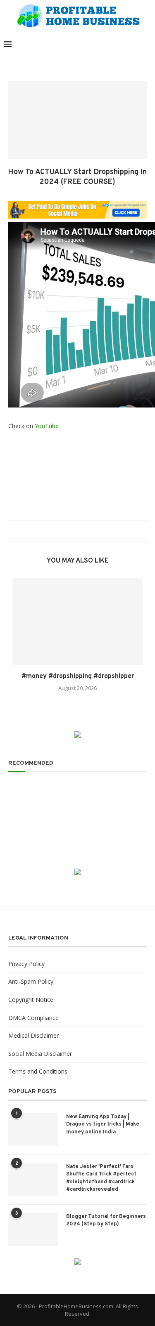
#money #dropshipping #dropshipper (77, 676)
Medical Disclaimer (33, 1035)
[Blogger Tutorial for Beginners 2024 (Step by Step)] (33, 1229)
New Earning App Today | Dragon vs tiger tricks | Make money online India (102, 1124)
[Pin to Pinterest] (80, 531)
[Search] (147, 44)
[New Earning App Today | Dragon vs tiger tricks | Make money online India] (33, 1129)
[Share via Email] (88, 531)
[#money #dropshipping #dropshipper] (77, 621)
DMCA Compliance (33, 1018)
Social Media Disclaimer (40, 1054)
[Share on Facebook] (64, 531)
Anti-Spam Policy (30, 981)
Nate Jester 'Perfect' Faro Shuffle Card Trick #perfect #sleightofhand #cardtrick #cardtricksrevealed (101, 1178)
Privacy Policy (26, 964)
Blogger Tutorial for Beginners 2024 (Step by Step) (106, 1220)
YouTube (47, 426)
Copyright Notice (30, 999)
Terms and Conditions (37, 1071)
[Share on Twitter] (72, 531)
